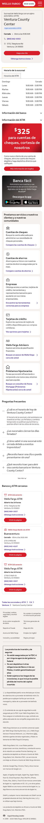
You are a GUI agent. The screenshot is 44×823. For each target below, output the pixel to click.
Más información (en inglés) (22, 169)
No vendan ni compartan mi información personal (32, 614)
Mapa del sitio (28, 628)
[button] (22, 112)
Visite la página (15, 520)
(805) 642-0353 (14, 39)
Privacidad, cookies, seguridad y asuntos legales (10, 614)
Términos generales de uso (31, 622)
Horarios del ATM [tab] (11, 76)
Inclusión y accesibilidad (11, 638)
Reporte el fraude (9, 628)
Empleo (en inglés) (30, 633)
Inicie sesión (29, 4)
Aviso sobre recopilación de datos (11, 622)
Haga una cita (22, 53)
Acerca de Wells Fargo (10, 633)
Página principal (28, 638)
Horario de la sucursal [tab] (14, 70)
